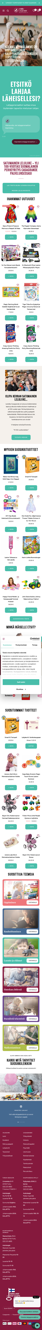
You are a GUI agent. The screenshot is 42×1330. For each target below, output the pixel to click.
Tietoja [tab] (34, 645)
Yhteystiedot (27, 1136)
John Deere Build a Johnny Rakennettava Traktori (31, 598)
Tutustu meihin (21, 437)
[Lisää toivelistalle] (17, 206)
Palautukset (27, 1167)
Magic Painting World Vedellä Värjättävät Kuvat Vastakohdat (11, 306)
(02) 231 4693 (7, 1187)
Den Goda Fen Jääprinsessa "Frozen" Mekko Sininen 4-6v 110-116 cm (31, 518)
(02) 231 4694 (28, 1189)
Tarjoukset (6, 1152)
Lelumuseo (27, 1152)
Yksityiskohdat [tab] (21, 645)
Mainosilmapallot (28, 1144)
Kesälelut (6, 1140)
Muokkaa (19, 689)
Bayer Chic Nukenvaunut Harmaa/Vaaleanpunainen (11, 817)
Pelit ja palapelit (8, 1144)
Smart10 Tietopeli (31, 477)
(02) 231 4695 (7, 1241)
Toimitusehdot (28, 1163)
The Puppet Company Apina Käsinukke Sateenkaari (31, 227)
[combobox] (10, 10)
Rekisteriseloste (28, 1156)
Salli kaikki (21, 682)
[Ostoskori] (38, 11)
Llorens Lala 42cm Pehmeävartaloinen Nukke (11, 856)
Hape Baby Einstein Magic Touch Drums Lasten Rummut (31, 776)
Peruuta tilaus (27, 1171)
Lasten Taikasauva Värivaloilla (11, 559)
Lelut (4, 1136)
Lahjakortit (6, 1148)
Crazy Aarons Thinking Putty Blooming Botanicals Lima (31, 348)
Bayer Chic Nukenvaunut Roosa (31, 856)
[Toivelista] (34, 11)
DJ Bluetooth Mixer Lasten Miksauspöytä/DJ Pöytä (31, 266)
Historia (25, 1140)
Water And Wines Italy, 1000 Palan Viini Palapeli (11, 478)
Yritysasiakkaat (7, 1156)
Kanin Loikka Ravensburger (31, 557)
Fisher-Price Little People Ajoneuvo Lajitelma (31, 817)
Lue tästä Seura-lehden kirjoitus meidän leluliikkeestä (21, 188)
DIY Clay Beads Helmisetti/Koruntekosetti (11, 517)
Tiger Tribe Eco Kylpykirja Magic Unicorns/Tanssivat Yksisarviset (31, 306)
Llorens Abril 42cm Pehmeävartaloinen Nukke (11, 775)
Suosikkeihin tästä (21, 619)
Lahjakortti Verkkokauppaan (31, 737)
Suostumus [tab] (7, 645)
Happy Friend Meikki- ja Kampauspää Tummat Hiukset (11, 599)
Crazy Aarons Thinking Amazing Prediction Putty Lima (11, 348)
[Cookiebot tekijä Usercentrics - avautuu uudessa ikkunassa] (30, 639)
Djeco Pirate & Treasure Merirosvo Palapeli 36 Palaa (11, 227)
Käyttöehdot (27, 1160)
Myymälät (26, 1148)
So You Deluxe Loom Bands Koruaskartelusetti (11, 266)
